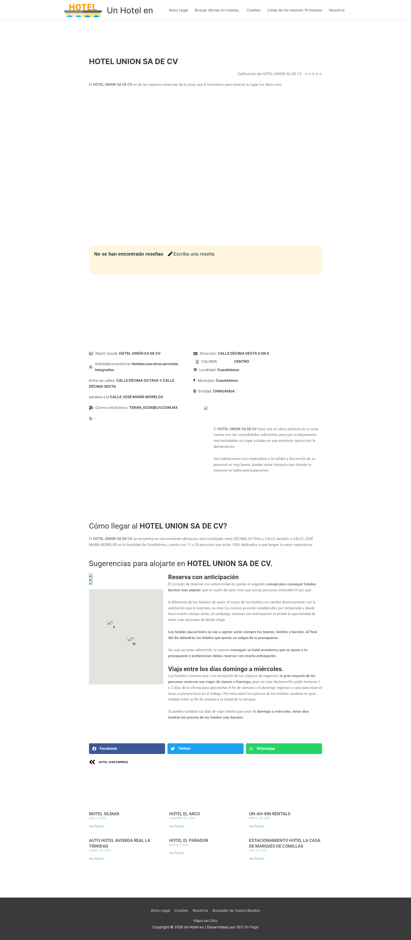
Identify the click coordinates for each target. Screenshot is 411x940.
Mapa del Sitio (205, 920)
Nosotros (337, 10)
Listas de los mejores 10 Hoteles (295, 10)
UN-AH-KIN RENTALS (269, 813)
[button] (127, 748)
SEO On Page (247, 927)
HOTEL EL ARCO (184, 813)
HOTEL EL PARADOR (188, 840)
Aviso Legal (178, 10)
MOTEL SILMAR (104, 813)
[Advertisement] (205, 312)
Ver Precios (96, 826)
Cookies (253, 10)
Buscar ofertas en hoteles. (217, 10)
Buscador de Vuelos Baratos (236, 910)
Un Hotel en (130, 10)
